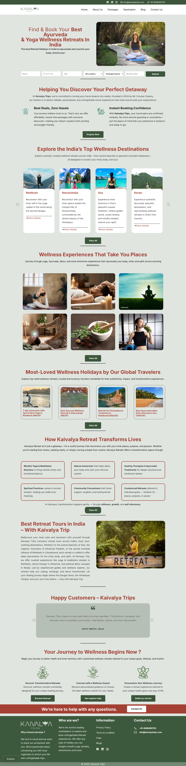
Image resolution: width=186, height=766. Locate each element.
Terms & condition (105, 732)
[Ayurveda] (93, 332)
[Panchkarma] (93, 291)
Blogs (99, 743)
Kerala (102, 192)
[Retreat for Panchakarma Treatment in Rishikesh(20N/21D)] (112, 397)
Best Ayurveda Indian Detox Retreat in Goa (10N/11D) (146, 413)
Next (168, 204)
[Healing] (45, 332)
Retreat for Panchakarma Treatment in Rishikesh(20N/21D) (110, 413)
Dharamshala (34, 192)
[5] (141, 332)
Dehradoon (141, 192)
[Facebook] (108, 2)
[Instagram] (116, 2)
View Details (34, 229)
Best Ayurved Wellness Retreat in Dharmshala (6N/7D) (72, 413)
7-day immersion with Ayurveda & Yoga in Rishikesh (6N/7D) (34, 413)
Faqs (98, 738)
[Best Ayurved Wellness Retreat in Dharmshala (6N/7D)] (74, 397)
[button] (137, 10)
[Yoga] (45, 291)
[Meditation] (141, 291)
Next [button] (162, 44)
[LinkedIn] (112, 2)
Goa (64, 192)
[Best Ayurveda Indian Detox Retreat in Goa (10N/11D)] (149, 397)
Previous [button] (99, 44)
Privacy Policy (103, 727)
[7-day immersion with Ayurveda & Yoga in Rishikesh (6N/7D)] (36, 397)
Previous (17, 204)
